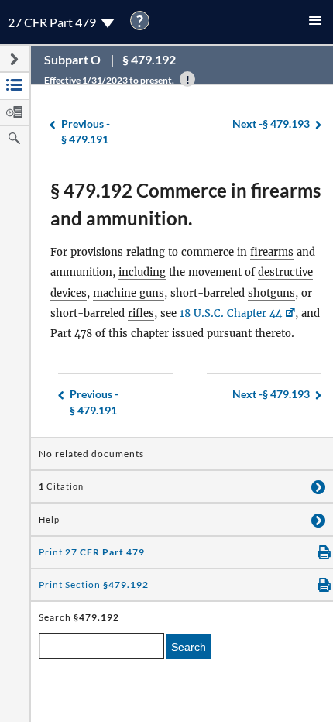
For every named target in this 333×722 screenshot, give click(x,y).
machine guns (128, 293)
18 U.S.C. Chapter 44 (231, 313)
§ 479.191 (85, 131)
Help (49, 519)
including (142, 272)
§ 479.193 (271, 123)
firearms (272, 252)
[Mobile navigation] (315, 22)
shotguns (271, 293)
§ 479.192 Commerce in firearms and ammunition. (185, 204)
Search (188, 647)
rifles (141, 313)
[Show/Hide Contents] (318, 486)
